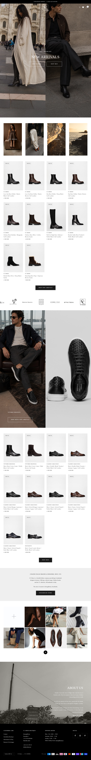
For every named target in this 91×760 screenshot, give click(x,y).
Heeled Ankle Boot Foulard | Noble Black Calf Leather (76, 236)
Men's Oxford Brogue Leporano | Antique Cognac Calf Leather (34, 508)
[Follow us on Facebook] (75, 735)
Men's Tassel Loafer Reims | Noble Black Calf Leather (33, 549)
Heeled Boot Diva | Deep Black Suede (12, 277)
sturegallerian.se (59, 741)
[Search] (8, 7)
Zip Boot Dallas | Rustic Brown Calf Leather (77, 195)
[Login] (80, 7)
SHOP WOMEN (36, 64)
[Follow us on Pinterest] (85, 735)
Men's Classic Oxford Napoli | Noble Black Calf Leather (55, 508)
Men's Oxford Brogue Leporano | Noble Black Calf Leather (13, 508)
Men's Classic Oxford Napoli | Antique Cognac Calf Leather (76, 508)
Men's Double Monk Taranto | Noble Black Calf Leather (55, 467)
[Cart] (86, 7)
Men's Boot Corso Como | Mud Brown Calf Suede (34, 467)
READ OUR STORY (78, 716)
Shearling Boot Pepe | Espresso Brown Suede (34, 277)
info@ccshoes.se (27, 747)
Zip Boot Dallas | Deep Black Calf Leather (55, 195)
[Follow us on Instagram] (80, 735)
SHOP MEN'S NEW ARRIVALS (20, 420)
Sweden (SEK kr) (8, 754)
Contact (5, 734)
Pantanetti (28, 546)
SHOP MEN (54, 64)
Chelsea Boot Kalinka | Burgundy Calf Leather (13, 236)
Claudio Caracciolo (53, 464)
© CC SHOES (27, 754)
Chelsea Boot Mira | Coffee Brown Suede (33, 236)
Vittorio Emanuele (9, 464)
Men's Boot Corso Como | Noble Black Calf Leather (13, 467)
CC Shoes (6, 192)
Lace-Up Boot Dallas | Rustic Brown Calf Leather (33, 195)
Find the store (26, 741)
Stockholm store (45, 593)
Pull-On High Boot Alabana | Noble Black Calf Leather (55, 236)
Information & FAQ (8, 740)
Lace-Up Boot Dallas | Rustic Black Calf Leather (12, 195)
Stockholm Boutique (9, 737)
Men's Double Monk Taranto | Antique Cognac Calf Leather (76, 467)
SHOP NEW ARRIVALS (45, 288)
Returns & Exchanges (9, 742)
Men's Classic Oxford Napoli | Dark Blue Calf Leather (12, 549)
